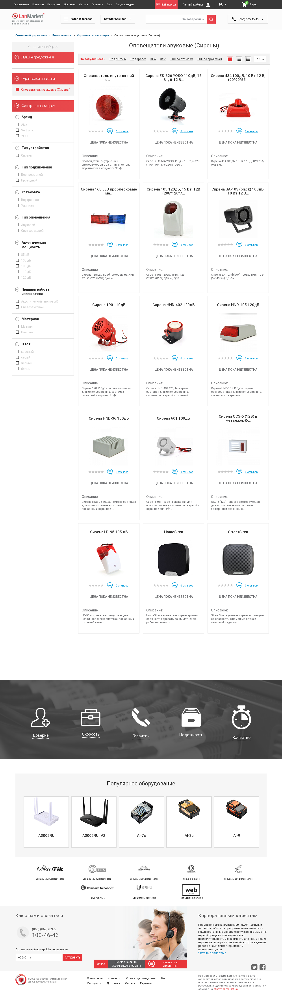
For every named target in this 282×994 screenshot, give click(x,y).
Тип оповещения (36, 217)
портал (168, 4)
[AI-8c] (189, 812)
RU (222, 4)
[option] (46, 822)
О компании (21, 4)
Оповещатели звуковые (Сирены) (45, 89)
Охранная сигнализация (38, 79)
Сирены (26, 155)
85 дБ (25, 254)
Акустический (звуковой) (39, 301)
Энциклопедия (125, 4)
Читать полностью (212, 953)
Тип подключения (37, 167)
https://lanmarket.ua (225, 989)
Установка (31, 192)
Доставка (70, 4)
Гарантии (97, 4)
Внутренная (30, 200)
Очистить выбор (41, 47)
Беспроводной (32, 174)
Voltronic (27, 130)
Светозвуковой (32, 230)
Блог (109, 4)
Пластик (27, 332)
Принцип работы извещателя (36, 291)
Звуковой (28, 225)
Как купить (53, 4)
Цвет (26, 344)
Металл (27, 326)
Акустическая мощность (34, 244)
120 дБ (26, 277)
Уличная (27, 205)
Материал (30, 319)
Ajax (24, 124)
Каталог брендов (115, 19)
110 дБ (26, 272)
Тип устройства (35, 148)
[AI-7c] (141, 812)
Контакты (38, 4)
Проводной (29, 180)
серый (25, 357)
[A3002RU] (46, 812)
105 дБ (26, 266)
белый (25, 369)
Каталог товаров (81, 19)
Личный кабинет (193, 4)
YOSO (25, 136)
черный (26, 363)
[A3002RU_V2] (94, 812)
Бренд (27, 117)
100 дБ (26, 260)
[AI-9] (236, 812)
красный (27, 351)
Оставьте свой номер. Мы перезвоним (42, 949)
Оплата (83, 4)
